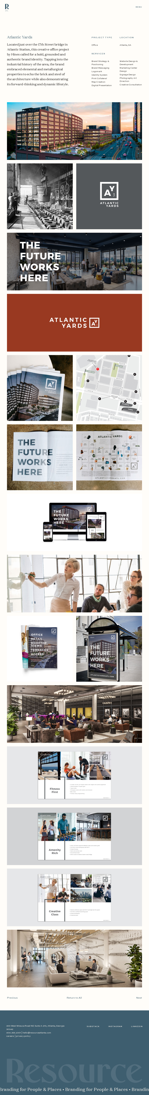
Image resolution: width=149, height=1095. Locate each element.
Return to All (74, 998)
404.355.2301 (13, 1033)
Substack (93, 1026)
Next (139, 998)
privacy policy (23, 1036)
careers (10, 1036)
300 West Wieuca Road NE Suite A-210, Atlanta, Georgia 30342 (35, 1027)
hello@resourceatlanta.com (37, 1033)
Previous (12, 998)
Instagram (115, 1026)
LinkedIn (137, 1026)
